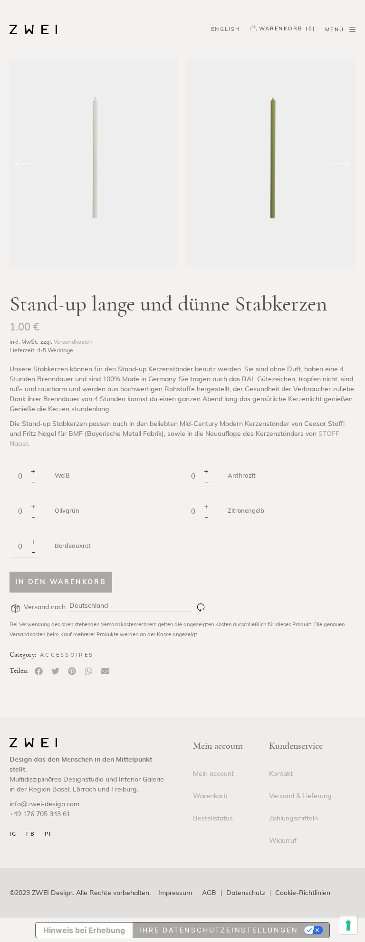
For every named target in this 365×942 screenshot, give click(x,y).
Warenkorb (210, 796)
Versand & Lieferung (300, 796)
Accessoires (67, 655)
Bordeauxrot (73, 546)
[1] (201, 607)
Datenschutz (245, 893)
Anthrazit (242, 476)
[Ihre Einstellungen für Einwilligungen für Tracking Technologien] (348, 925)
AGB (209, 893)
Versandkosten (73, 342)
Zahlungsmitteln (293, 818)
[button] (38, 671)
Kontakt (281, 774)
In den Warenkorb (60, 582)
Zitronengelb (246, 511)
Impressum (175, 893)
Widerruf (283, 841)
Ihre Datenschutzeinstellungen (218, 930)
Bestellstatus (213, 818)
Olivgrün (67, 511)
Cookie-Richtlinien (302, 893)
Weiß (62, 476)
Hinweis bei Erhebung (84, 930)
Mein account (213, 774)
